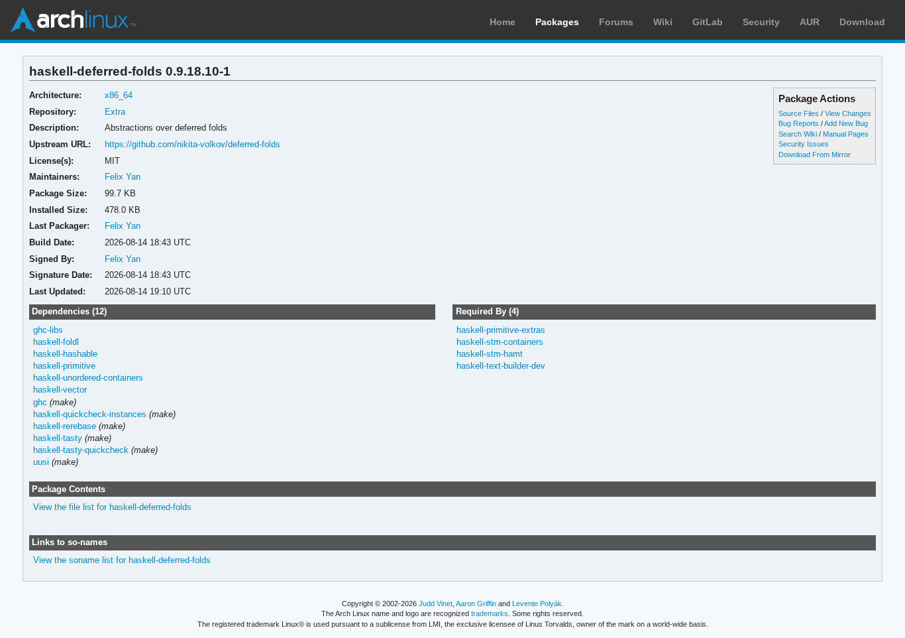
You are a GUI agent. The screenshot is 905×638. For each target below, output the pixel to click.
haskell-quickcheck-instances (89, 414)
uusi (41, 462)
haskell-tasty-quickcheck (81, 450)
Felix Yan (122, 177)
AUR (810, 22)
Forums (616, 22)
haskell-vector (60, 390)
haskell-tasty (57, 438)
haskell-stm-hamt (489, 354)
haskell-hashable (65, 354)
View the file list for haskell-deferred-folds (112, 507)
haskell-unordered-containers (88, 378)
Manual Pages (846, 134)
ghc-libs (48, 330)
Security (761, 22)
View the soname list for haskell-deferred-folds (122, 560)
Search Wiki (797, 134)
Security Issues (803, 144)
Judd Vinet (435, 603)
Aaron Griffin (476, 603)
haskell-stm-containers (499, 342)
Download (862, 22)
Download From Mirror (814, 155)
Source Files (798, 113)
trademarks (489, 613)
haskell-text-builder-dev (500, 366)
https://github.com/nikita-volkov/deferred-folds (192, 144)
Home (502, 22)
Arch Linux (73, 20)
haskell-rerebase (64, 426)
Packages (557, 22)
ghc (40, 402)
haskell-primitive (64, 366)
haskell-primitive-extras (500, 330)
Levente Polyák (537, 603)
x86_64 (119, 95)
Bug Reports (798, 123)
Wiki (662, 22)
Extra (115, 112)
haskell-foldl (56, 342)
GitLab (707, 22)
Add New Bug (846, 123)
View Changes (848, 113)
